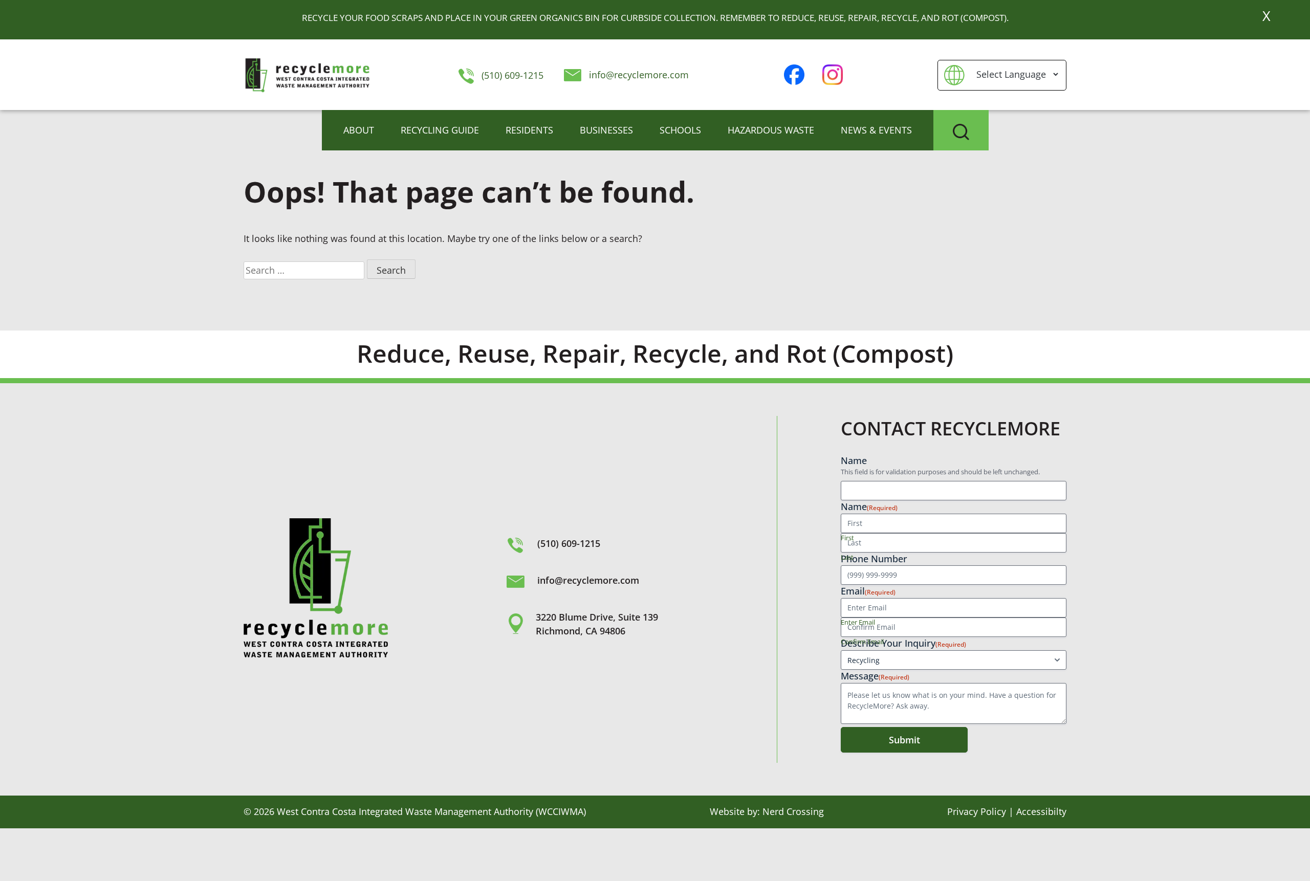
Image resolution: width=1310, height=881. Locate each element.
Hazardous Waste (771, 130)
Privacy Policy (976, 811)
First (847, 537)
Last (847, 557)
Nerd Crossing (793, 811)
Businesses (606, 130)
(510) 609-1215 (511, 75)
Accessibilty (1041, 811)
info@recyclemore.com (639, 75)
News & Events (876, 130)
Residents (529, 130)
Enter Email (858, 622)
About (358, 130)
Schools (680, 130)
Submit (904, 740)
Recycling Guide (440, 130)
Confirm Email (862, 641)
